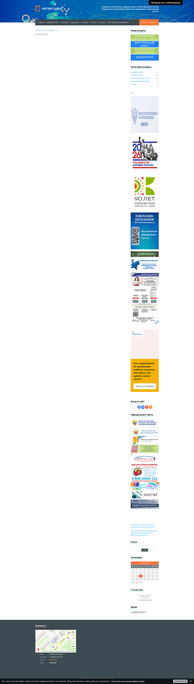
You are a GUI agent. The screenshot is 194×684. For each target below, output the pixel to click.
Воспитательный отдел (140, 78)
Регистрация (152, 22)
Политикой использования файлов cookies (127, 681)
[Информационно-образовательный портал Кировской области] (131, 454)
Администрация (137, 72)
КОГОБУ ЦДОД (52, 8)
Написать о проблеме (145, 386)
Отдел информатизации (140, 81)
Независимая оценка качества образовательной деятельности (143, 526)
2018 (45, 30)
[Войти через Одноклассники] (150, 407)
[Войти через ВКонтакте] (142, 407)
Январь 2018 (144, 563)
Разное (133, 84)
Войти (144, 22)
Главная (38, 30)
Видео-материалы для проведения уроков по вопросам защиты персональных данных (144, 533)
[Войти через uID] (139, 407)
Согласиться (180, 681)
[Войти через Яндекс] (146, 407)
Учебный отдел (137, 75)
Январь (51, 30)
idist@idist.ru (53, 660)
